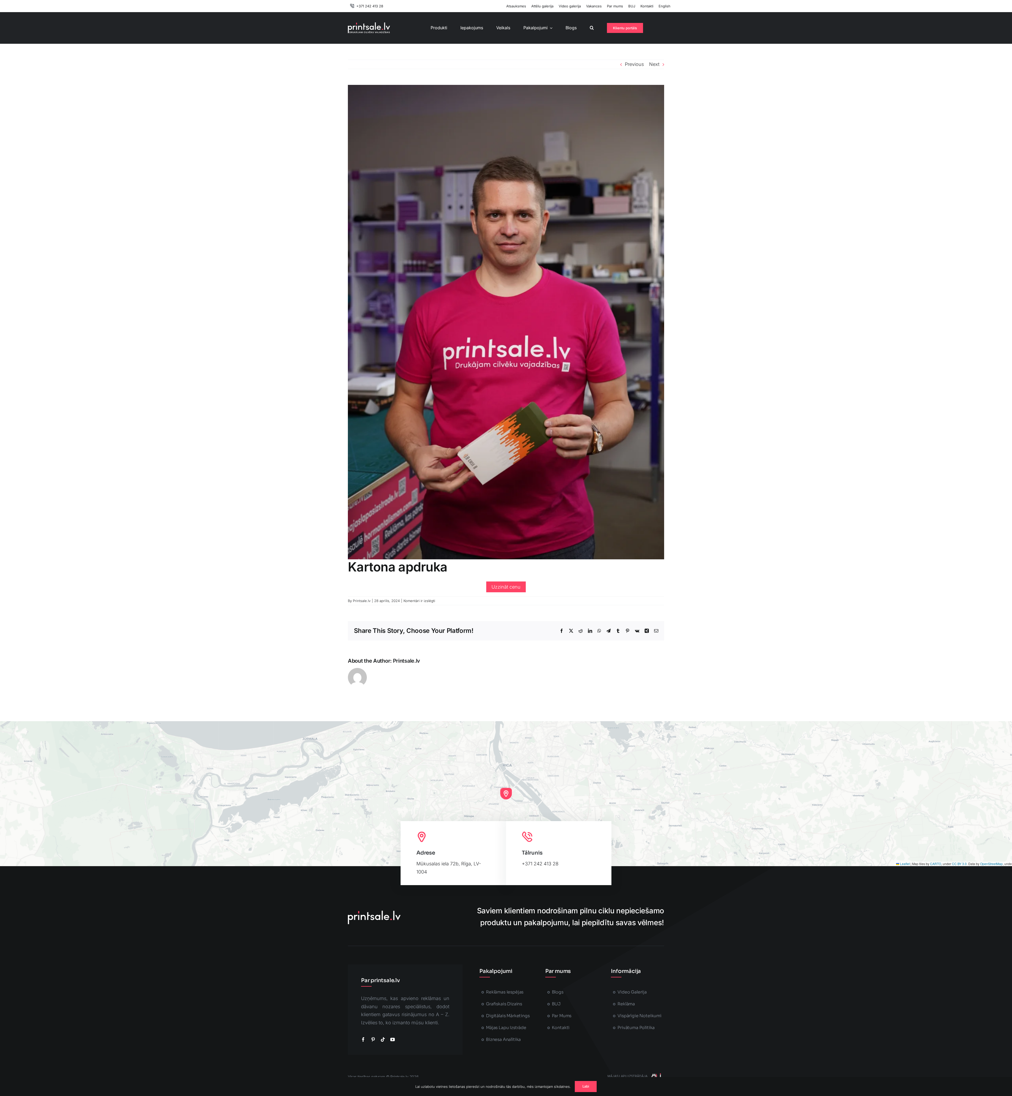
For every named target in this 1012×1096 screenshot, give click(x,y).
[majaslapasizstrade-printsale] (655, 1075)
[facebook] (363, 1039)
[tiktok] (383, 1039)
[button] (592, 28)
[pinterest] (373, 1039)
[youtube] (392, 1039)
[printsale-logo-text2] (369, 24)
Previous (634, 64)
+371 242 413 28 (540, 863)
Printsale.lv (362, 601)
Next (654, 64)
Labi (585, 1086)
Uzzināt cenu (506, 587)
